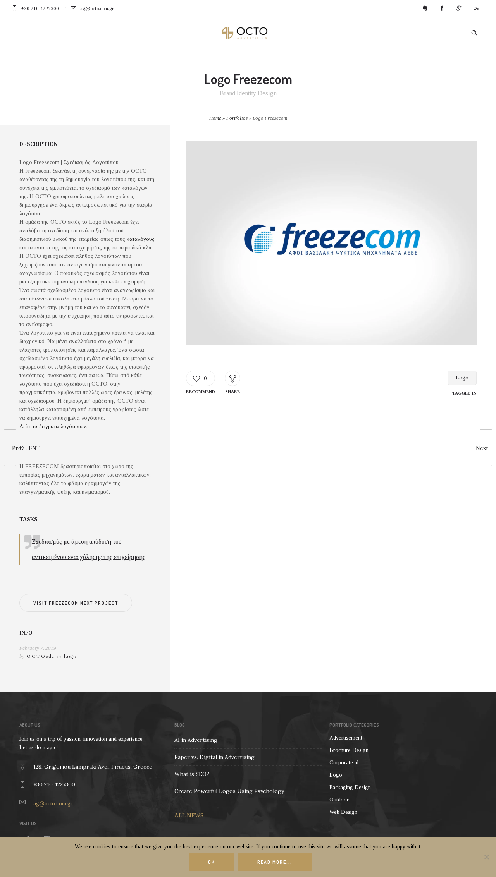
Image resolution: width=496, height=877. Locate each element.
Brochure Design (349, 750)
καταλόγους (141, 239)
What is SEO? (191, 774)
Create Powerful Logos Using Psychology (229, 791)
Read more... (274, 862)
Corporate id (343, 762)
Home (215, 118)
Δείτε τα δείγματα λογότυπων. (53, 426)
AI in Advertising (195, 739)
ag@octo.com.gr (52, 803)
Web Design (343, 812)
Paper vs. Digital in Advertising (214, 756)
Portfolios (237, 118)
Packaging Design (350, 787)
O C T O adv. (41, 656)
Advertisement (345, 738)
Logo (462, 378)
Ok (211, 862)
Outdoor (339, 800)
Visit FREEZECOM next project (75, 603)
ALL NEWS (188, 815)
